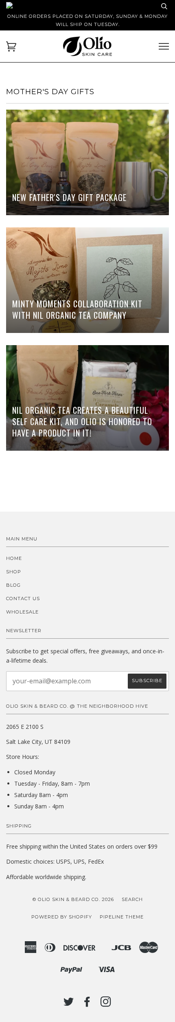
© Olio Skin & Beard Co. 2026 (73, 899)
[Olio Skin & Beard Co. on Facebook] (87, 1004)
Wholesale (22, 612)
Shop (13, 572)
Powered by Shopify (61, 917)
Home (14, 558)
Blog (13, 585)
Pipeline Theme (122, 917)
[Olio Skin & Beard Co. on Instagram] (106, 1004)
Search (132, 899)
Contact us (23, 598)
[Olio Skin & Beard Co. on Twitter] (68, 1004)
